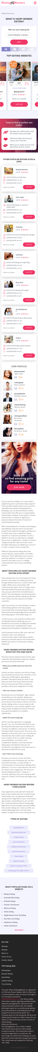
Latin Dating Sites (19, 842)
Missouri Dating (10, 908)
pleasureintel (19, 371)
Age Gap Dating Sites (19, 832)
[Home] (13, 3)
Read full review (19, 99)
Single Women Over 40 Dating (15, 915)
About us (5, 953)
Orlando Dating (9, 901)
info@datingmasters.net (10, 999)
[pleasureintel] (7, 375)
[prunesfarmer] (7, 397)
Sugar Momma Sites (18, 851)
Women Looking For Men (18, 866)
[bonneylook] (7, 432)
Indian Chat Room (10, 926)
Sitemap (5, 946)
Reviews (4, 950)
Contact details (7, 960)
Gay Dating (6, 977)
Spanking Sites (19, 827)
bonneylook (19, 429)
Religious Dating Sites (18, 847)
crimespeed (18, 383)
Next (19, 42)
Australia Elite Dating (11, 898)
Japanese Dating (18, 861)
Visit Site (19, 104)
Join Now (19, 487)
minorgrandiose (20, 416)
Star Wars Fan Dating (11, 919)
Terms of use (6, 957)
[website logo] (8, 170)
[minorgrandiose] (7, 419)
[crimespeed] (7, 386)
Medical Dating (9, 894)
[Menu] (35, 3)
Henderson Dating (10, 922)
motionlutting (19, 405)
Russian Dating (7, 974)
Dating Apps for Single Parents (18, 871)
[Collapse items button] (19, 929)
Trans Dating (6, 984)
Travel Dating (18, 856)
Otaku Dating (9, 912)
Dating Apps (6, 970)
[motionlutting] (7, 408)
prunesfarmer (19, 394)
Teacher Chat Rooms (11, 905)
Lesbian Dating (7, 981)
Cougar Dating (18, 837)
